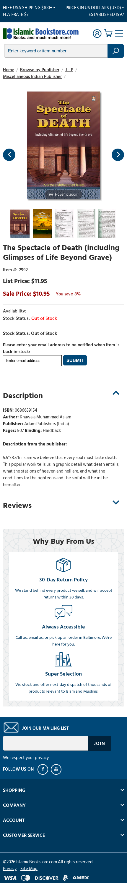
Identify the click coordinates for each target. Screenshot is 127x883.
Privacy (10, 868)
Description (23, 396)
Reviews (17, 505)
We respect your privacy (26, 757)
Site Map (29, 868)
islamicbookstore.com (41, 34)
